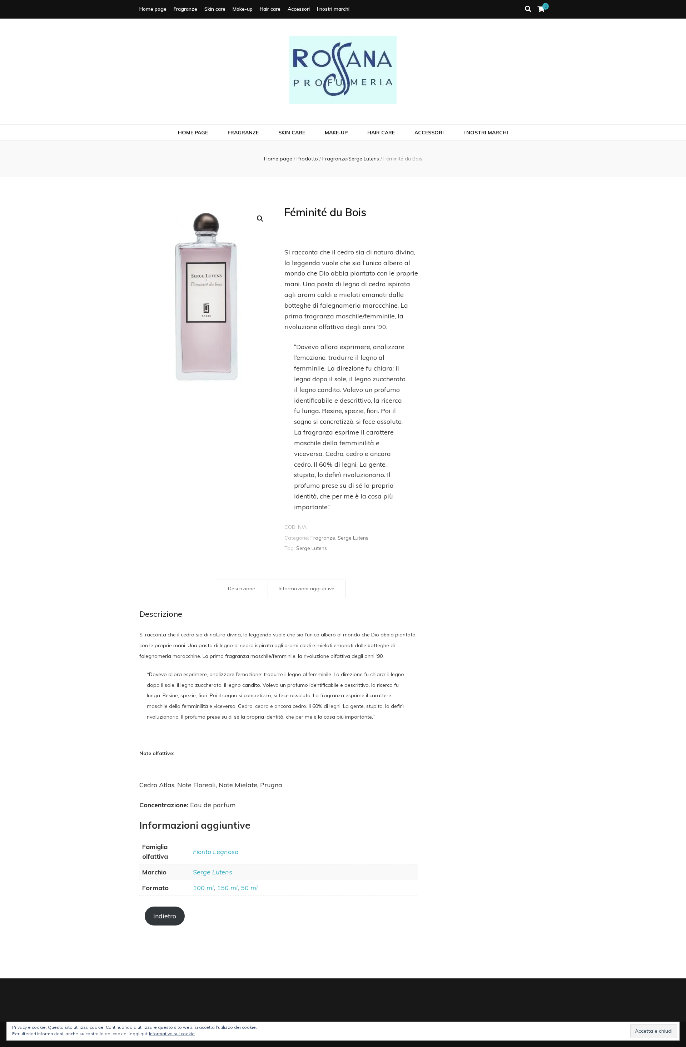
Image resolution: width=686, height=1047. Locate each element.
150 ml (227, 888)
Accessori (299, 9)
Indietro (164, 916)
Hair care (270, 9)
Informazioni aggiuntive (306, 588)
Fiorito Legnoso (215, 852)
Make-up (243, 9)
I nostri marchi (333, 9)
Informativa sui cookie (172, 1033)
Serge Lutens (353, 538)
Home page (152, 9)
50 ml (249, 888)
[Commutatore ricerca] (528, 9)
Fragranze (185, 9)
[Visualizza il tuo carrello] (541, 9)
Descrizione (241, 588)
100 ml (203, 888)
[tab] (241, 589)
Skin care (214, 9)
